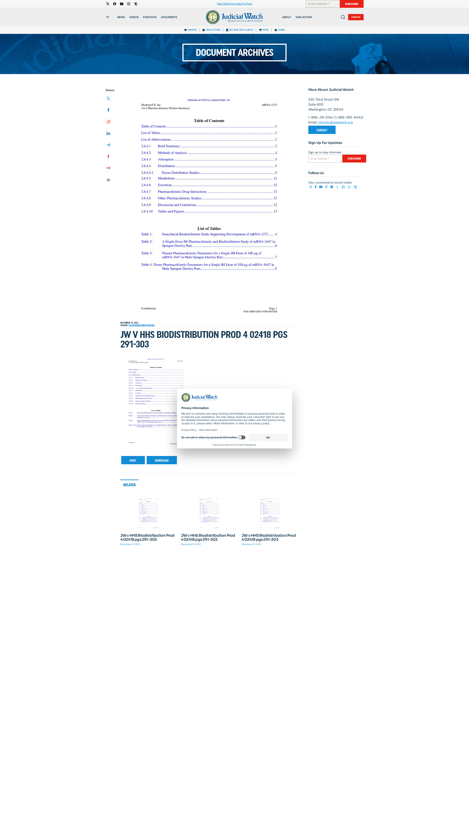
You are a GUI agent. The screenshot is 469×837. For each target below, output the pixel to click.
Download (162, 460)
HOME (281, 29)
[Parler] (344, 187)
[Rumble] (350, 187)
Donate (355, 17)
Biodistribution (143, 325)
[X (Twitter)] (311, 187)
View (133, 460)
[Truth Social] (355, 187)
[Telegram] (332, 187)
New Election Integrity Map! (234, 4)
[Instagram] (326, 187)
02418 (132, 325)
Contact (322, 130)
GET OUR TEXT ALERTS (241, 29)
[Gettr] (338, 187)
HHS (153, 325)
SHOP (266, 29)
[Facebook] (316, 187)
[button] (108, 17)
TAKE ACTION (213, 29)
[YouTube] (321, 187)
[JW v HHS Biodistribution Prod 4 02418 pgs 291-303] (148, 513)
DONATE (192, 29)
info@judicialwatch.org (335, 122)
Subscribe (351, 4)
